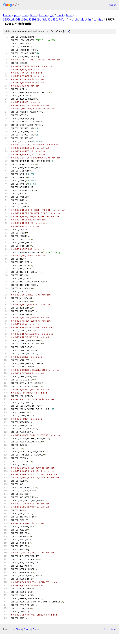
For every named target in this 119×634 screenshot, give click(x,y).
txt (106, 629)
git (52, 15)
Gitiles (19, 629)
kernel (7, 15)
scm (25, 15)
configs (98, 19)
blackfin (85, 19)
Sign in (112, 4)
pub (17, 15)
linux (33, 15)
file (66, 31)
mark (60, 15)
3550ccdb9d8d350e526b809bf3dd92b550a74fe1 (34, 19)
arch (75, 19)
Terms (36, 629)
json (113, 629)
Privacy (27, 629)
